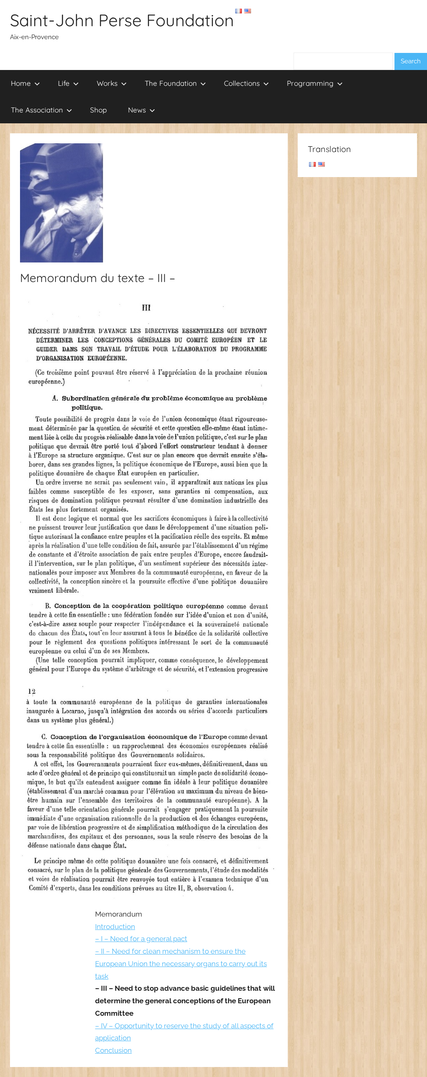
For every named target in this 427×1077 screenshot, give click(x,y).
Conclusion (113, 1050)
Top (407, 1057)
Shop (98, 109)
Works (107, 83)
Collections (242, 83)
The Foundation (171, 83)
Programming (310, 83)
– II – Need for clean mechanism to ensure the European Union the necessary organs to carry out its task (181, 963)
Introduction (115, 926)
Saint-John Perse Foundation (122, 20)
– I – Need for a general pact (141, 939)
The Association (37, 109)
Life (64, 83)
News (137, 109)
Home (21, 83)
